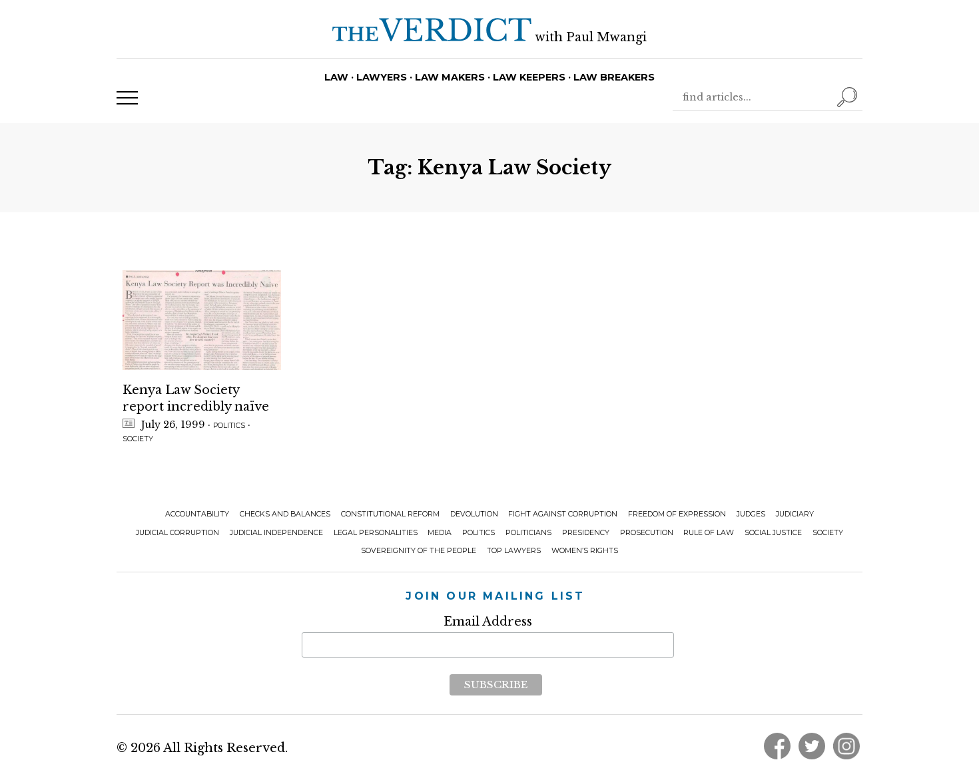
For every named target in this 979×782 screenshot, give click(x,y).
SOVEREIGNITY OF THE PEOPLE (418, 550)
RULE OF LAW (708, 532)
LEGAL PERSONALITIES (376, 532)
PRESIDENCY (585, 532)
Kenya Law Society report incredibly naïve (196, 398)
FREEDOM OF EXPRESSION (677, 514)
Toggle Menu (127, 97)
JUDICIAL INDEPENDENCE (276, 532)
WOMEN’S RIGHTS (584, 550)
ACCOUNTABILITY (197, 514)
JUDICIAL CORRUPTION (177, 532)
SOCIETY (138, 439)
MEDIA (440, 532)
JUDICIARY (795, 514)
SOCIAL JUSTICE (773, 532)
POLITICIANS (528, 532)
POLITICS (229, 425)
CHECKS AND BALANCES (285, 514)
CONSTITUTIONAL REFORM (390, 514)
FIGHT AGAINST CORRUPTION (562, 514)
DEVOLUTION (474, 514)
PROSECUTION (646, 532)
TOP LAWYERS (514, 550)
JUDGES (751, 514)
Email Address (488, 621)
